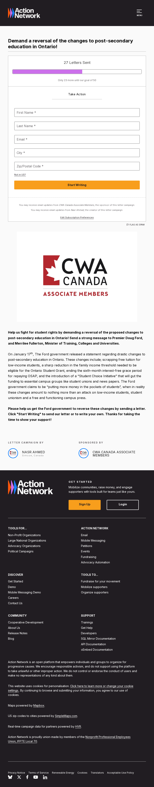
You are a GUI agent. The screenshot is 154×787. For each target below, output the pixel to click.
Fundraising (88, 556)
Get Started (15, 581)
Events (85, 551)
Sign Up (84, 504)
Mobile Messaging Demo (24, 592)
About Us (14, 627)
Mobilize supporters (94, 586)
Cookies (82, 772)
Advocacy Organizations (24, 546)
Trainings (87, 622)
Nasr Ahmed (33, 452)
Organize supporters (94, 592)
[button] (140, 15)
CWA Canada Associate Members (114, 453)
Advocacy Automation (95, 562)
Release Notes (17, 633)
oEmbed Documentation (97, 649)
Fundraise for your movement (100, 581)
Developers (89, 633)
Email (84, 535)
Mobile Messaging (93, 540)
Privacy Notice (16, 772)
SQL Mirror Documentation (98, 638)
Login (123, 504)
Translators (97, 772)
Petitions (86, 546)
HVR (78, 726)
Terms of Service (38, 772)
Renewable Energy (63, 772)
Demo (12, 586)
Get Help (87, 627)
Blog (11, 638)
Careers (13, 597)
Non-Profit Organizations (24, 535)
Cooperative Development (25, 622)
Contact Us (15, 603)
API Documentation (93, 644)
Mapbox (38, 705)
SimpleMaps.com (66, 716)
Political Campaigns (20, 551)
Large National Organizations (27, 540)
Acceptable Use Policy (120, 772)
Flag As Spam (137, 224)
